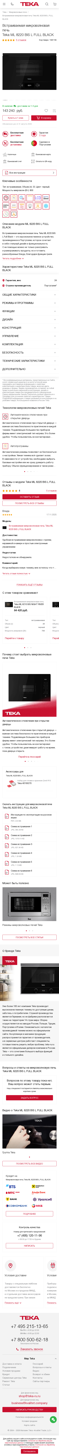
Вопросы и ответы (42, 1367)
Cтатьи (6, 1385)
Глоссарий (38, 1364)
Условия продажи (11, 1371)
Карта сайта (29, 1425)
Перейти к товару (14, 638)
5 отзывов (21, 40)
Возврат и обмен (41, 1374)
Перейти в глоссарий (29, 757)
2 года (42, 135)
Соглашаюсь (29, 1451)
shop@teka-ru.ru (29, 1396)
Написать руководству (29, 1410)
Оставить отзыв (29, 497)
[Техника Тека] (29, 4)
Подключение (9, 1367)
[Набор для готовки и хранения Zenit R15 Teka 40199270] (11, 783)
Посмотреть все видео (29, 1164)
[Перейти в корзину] (55, 4)
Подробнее (29, 1214)
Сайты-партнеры (41, 1381)
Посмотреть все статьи (29, 937)
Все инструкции (17, 173)
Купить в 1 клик (15, 118)
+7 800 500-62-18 (29, 1339)
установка (15, 144)
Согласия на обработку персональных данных (37, 1446)
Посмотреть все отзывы (29, 503)
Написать (29, 1246)
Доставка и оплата (11, 1364)
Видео (36, 1371)
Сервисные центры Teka (14, 1378)
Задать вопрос (29, 1098)
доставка (15, 135)
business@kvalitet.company (30, 1403)
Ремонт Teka (8, 1381)
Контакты (37, 1378)
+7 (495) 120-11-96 (29, 1235)
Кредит (6, 1374)
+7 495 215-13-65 (29, 1326)
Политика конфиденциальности (30, 1417)
